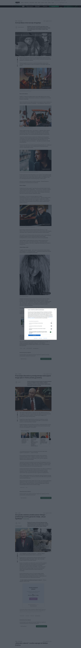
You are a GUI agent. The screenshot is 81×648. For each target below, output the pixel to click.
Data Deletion (36, 338)
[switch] (51, 323)
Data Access (40, 338)
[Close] (55, 310)
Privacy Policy (45, 338)
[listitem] (40, 321)
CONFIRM (34, 335)
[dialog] (40, 324)
